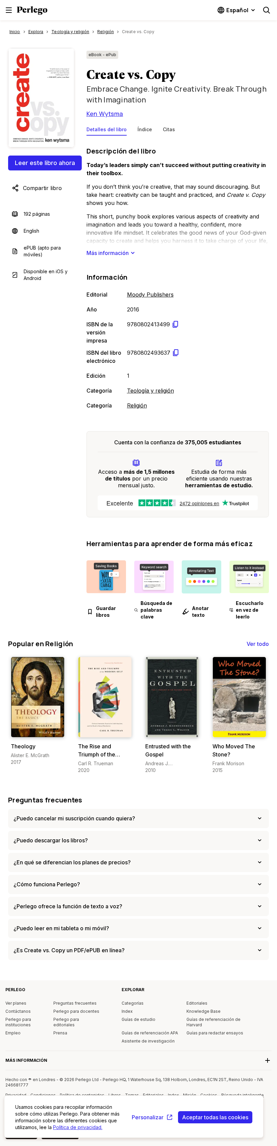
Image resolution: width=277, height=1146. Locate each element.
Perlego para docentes (76, 1011)
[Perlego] (32, 11)
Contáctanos (18, 1011)
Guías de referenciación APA (150, 1032)
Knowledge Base (203, 1011)
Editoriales (196, 1003)
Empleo (13, 1032)
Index (127, 1011)
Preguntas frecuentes (45, 799)
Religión (137, 405)
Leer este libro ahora (45, 162)
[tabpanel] (177, 277)
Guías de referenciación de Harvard (213, 1022)
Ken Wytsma (104, 114)
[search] (266, 10)
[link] (37, 711)
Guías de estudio (138, 1019)
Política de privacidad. (77, 1127)
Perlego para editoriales (66, 1022)
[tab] (106, 131)
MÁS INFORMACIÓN (26, 1060)
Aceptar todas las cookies (215, 1117)
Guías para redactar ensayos (214, 1032)
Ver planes (15, 1003)
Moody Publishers (150, 294)
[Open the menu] (8, 10)
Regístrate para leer (39, 730)
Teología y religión (150, 390)
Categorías (133, 1003)
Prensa (60, 1032)
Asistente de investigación (148, 1041)
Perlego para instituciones (18, 1022)
